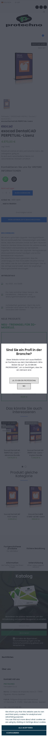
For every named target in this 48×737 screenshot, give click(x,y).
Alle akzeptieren (25, 728)
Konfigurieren (12, 733)
